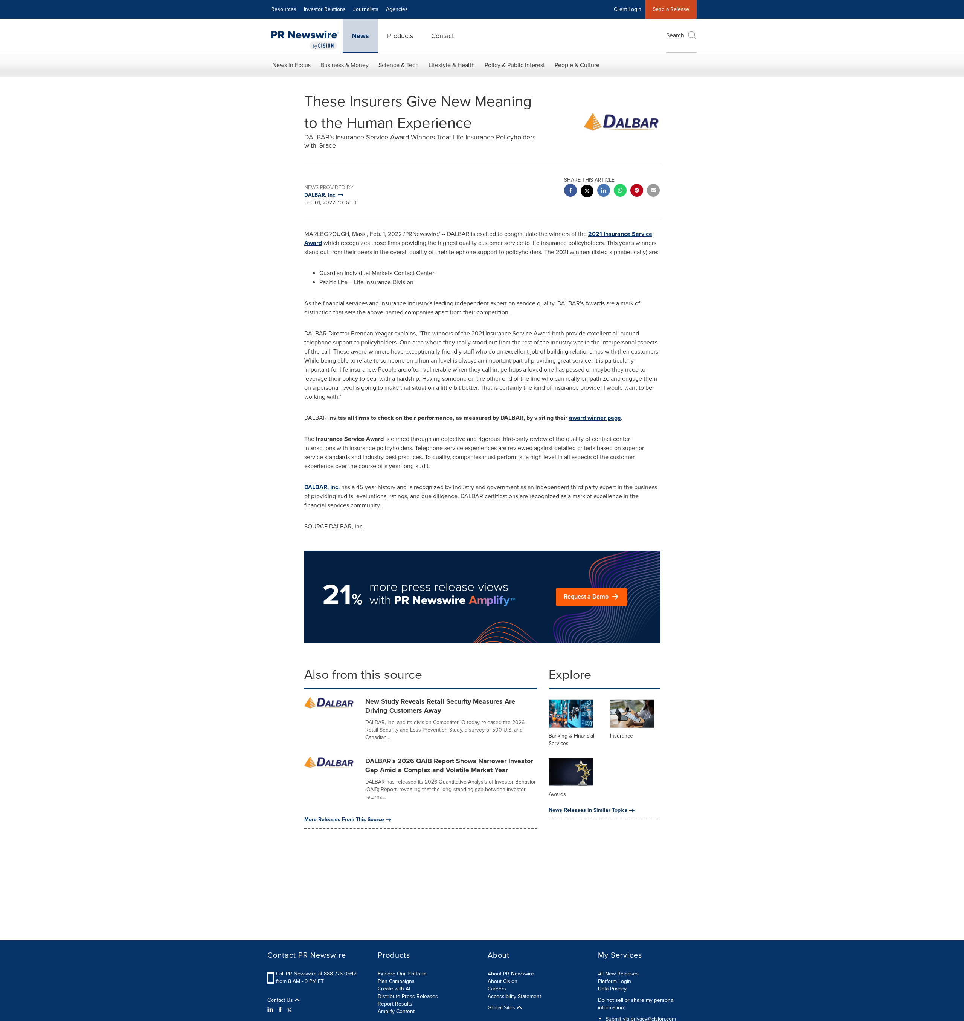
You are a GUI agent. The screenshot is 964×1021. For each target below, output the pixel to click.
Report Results (395, 1004)
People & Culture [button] (577, 65)
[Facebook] (280, 1009)
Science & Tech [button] (398, 65)
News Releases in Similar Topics (588, 810)
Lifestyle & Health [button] (452, 65)
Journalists (365, 9)
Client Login (627, 9)
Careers (497, 989)
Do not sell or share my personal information (636, 1004)
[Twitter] (289, 1009)
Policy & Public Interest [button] (515, 65)
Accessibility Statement (514, 996)
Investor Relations (325, 9)
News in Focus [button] (291, 65)
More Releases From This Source (344, 820)
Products (400, 36)
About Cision (502, 981)
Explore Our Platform (402, 974)
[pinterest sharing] (636, 191)
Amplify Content (396, 1011)
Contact (442, 36)
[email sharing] (653, 191)
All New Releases (618, 974)
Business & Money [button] (344, 65)
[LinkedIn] (271, 1009)
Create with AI (394, 989)
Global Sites (502, 1008)
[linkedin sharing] (603, 191)
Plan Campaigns (396, 981)
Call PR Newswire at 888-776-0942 (316, 974)
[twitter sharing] (587, 192)
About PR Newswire (511, 974)
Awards (557, 794)
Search (675, 35)
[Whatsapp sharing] (620, 191)
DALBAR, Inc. (322, 487)
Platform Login (614, 981)
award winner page (595, 417)
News (360, 36)
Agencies (397, 9)
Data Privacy (612, 989)
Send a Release (671, 9)
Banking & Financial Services (571, 739)
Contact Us (280, 1000)
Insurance (621, 736)
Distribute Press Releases (408, 996)
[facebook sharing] (570, 191)
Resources (283, 9)
